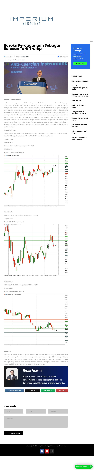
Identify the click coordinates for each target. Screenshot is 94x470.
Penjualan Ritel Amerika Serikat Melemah (79, 138)
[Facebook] (42, 451)
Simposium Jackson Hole (80, 81)
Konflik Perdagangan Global (79, 106)
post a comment (14, 433)
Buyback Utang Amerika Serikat (80, 119)
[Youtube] (47, 451)
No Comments (64, 56)
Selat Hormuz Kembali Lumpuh (79, 132)
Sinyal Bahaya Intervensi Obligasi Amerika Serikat (80, 95)
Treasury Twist (77, 101)
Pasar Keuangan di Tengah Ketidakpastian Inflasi (80, 88)
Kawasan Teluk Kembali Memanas (79, 125)
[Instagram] (52, 451)
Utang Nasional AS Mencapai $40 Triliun (79, 113)
